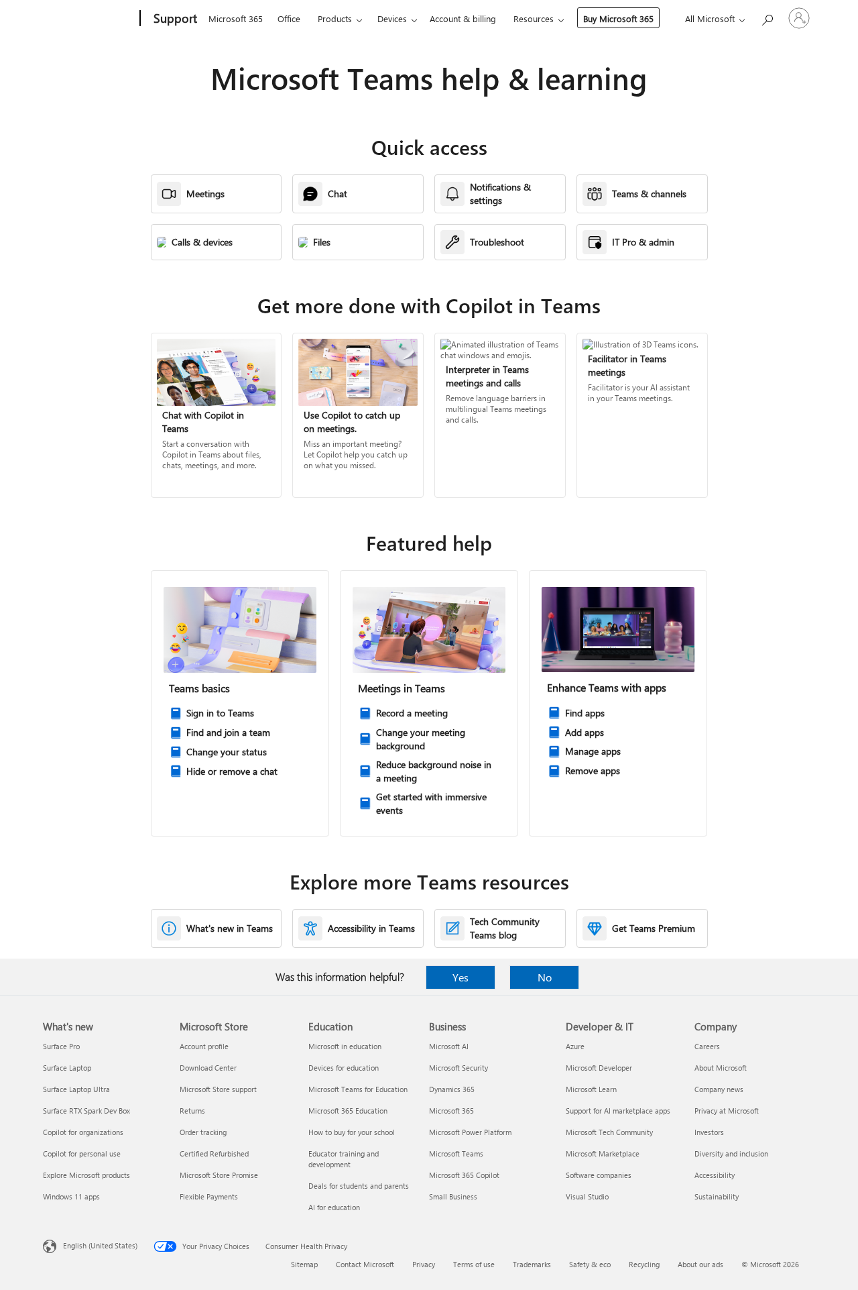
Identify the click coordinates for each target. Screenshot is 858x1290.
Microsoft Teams (456, 1153)
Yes (460, 977)
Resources (533, 18)
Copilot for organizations (83, 1132)
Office (289, 18)
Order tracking (203, 1132)
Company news (718, 1089)
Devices (392, 18)
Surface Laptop (67, 1068)
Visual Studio (587, 1196)
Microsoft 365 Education (347, 1111)
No (545, 977)
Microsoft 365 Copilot (464, 1175)
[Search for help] (767, 17)
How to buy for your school (351, 1132)
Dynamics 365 (452, 1089)
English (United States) (100, 1245)
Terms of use (474, 1264)
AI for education (334, 1207)
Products (335, 18)
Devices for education (343, 1068)
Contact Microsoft (365, 1264)
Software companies (598, 1175)
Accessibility (714, 1175)
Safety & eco (590, 1264)
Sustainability (716, 1196)
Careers (707, 1046)
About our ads (700, 1264)
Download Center (208, 1068)
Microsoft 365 (235, 18)
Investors (709, 1132)
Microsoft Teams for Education (358, 1089)
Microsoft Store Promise (219, 1175)
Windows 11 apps (71, 1196)
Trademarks (532, 1264)
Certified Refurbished (214, 1153)
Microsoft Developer (599, 1068)
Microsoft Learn (591, 1089)
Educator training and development (343, 1158)
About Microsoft (720, 1068)
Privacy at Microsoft (726, 1111)
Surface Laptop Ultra (76, 1089)
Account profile (204, 1046)
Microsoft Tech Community (609, 1132)
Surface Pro (61, 1046)
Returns (192, 1111)
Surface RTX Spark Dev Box (86, 1111)
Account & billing (463, 18)
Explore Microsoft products (86, 1175)
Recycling (644, 1264)
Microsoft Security (458, 1068)
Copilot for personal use (82, 1153)
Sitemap (304, 1264)
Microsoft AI (449, 1046)
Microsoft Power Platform (470, 1132)
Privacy (423, 1264)
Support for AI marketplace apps (618, 1111)
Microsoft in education (344, 1046)
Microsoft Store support (218, 1089)
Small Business (453, 1196)
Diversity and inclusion (731, 1153)
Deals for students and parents (358, 1186)
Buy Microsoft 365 (618, 18)
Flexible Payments (209, 1196)
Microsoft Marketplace (602, 1153)
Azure (575, 1046)
